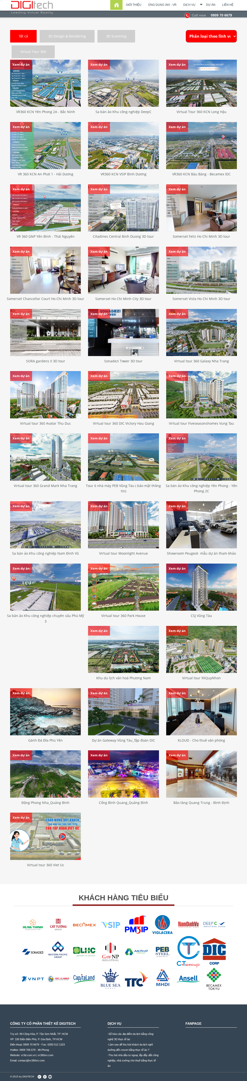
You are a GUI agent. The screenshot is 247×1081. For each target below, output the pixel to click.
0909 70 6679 (212, 15)
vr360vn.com (45, 1055)
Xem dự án (21, 64)
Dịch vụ (189, 5)
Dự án (210, 5)
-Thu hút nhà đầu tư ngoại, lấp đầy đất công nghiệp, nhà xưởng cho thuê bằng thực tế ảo (133, 1060)
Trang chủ (116, 5)
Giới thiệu (133, 5)
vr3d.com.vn (28, 1055)
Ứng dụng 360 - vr (162, 5)
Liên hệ (227, 5)
